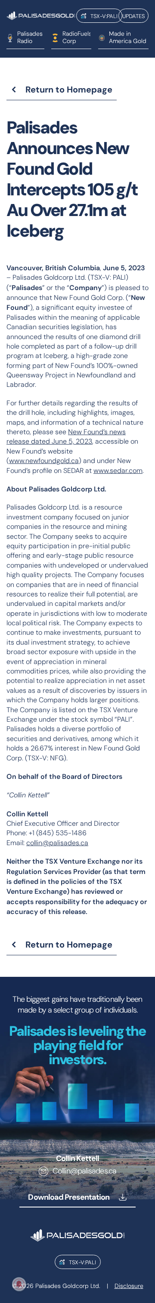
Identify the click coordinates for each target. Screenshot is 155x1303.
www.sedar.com (118, 470)
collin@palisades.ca (57, 843)
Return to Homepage (68, 89)
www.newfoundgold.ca (44, 461)
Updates (133, 15)
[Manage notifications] (19, 1284)
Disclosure (129, 1286)
